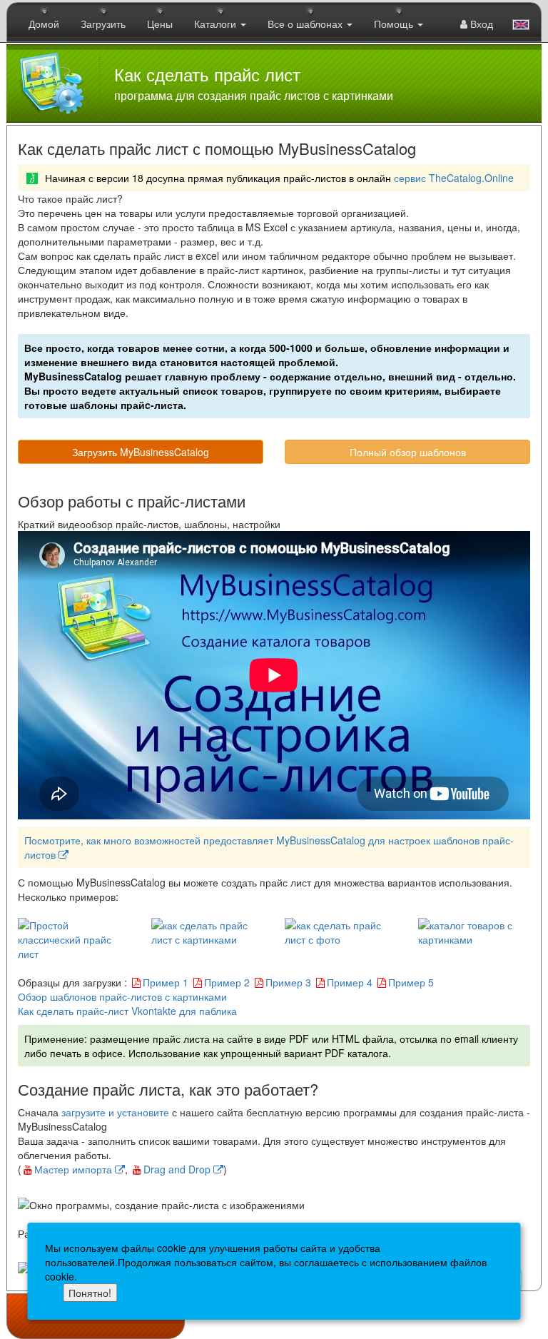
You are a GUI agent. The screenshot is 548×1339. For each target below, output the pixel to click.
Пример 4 (349, 982)
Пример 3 (288, 982)
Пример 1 (165, 982)
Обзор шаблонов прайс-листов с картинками (122, 996)
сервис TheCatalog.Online (454, 178)
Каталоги (216, 23)
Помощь (395, 23)
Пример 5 (411, 982)
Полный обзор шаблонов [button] (408, 452)
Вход (480, 23)
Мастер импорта (74, 1169)
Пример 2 (227, 982)
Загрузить (103, 23)
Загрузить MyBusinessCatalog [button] (140, 452)
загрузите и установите (115, 1112)
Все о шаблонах (306, 23)
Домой (44, 23)
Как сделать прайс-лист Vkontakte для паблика (127, 1011)
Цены (160, 23)
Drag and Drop (178, 1169)
